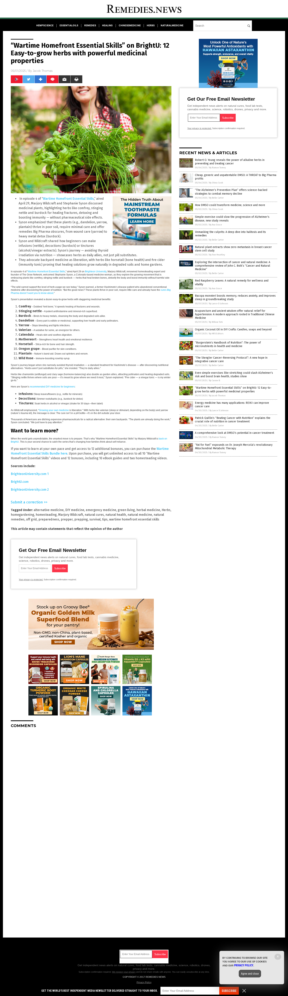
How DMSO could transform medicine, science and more (230, 205)
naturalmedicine (172, 25)
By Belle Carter (216, 198)
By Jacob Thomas (217, 395)
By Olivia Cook (216, 182)
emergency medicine (101, 510)
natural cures (94, 515)
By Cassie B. (214, 380)
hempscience (44, 25)
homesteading (46, 515)
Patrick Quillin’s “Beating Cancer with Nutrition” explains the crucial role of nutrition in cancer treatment (232, 419)
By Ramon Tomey (217, 167)
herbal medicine (148, 510)
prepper (67, 519)
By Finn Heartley (217, 254)
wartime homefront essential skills (134, 519)
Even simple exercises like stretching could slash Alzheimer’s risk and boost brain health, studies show (234, 374)
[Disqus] (91, 780)
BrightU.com (20, 482)
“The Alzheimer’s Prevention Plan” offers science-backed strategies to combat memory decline (231, 191)
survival (95, 519)
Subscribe (229, 991)
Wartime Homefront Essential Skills (68, 198)
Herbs (166, 510)
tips (105, 519)
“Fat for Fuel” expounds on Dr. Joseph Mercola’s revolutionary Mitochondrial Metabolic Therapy (234, 446)
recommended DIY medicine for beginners (52, 386)
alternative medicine (49, 510)
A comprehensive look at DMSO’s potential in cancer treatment (234, 433)
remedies (90, 25)
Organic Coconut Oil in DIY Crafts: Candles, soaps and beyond (233, 329)
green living (126, 510)
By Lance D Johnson (218, 303)
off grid (31, 519)
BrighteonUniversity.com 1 (30, 474)
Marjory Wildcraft (70, 515)
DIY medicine (74, 510)
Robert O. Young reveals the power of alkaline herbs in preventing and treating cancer (229, 161)
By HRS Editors (216, 333)
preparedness (48, 519)
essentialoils (69, 25)
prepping (81, 519)
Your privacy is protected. (31, 579)
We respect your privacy (124, 972)
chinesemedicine (130, 25)
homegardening (22, 515)
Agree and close (250, 973)
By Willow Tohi (216, 322)
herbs (151, 25)
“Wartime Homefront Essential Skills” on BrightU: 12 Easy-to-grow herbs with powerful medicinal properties (233, 389)
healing (107, 25)
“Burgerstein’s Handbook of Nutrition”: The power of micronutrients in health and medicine (228, 344)
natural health (115, 515)
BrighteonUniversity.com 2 (30, 489)
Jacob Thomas (43, 71)
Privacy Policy (144, 982)
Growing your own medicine (54, 410)
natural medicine (140, 515)
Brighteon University (95, 271)
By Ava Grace (215, 224)
